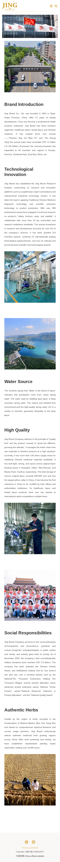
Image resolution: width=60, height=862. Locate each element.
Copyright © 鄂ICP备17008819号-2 (30, 852)
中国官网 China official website (30, 856)
